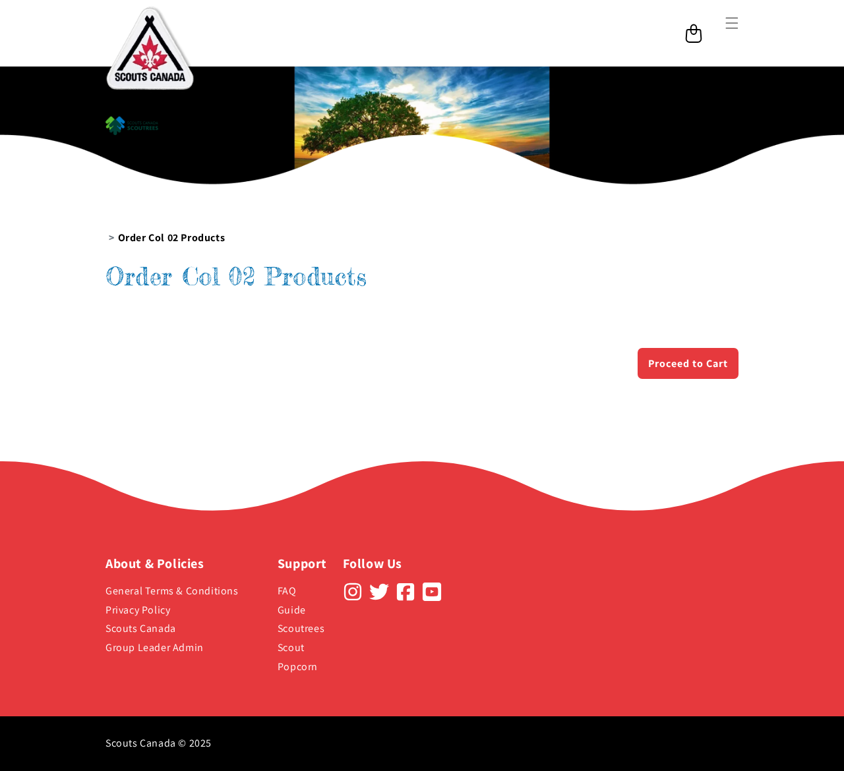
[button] (723, 32)
